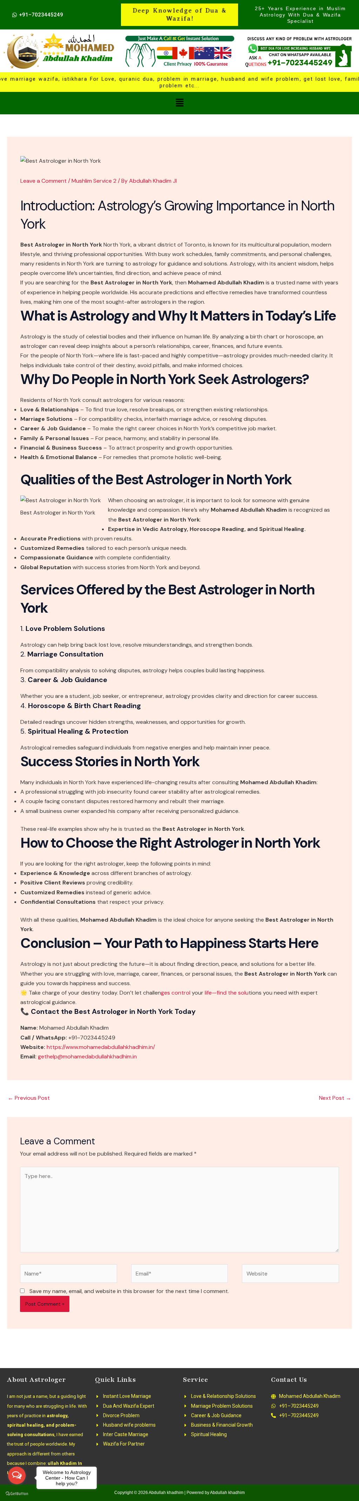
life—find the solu (227, 992)
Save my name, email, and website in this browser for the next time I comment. (129, 1291)
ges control (176, 992)
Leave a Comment (43, 180)
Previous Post (29, 1098)
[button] (179, 103)
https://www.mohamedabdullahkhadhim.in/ (101, 1047)
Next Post (335, 1098)
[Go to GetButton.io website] (17, 1494)
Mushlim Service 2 (94, 180)
